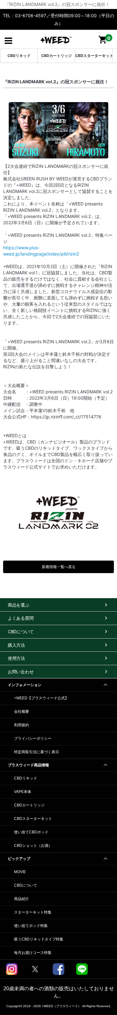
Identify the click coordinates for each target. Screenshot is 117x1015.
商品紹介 (21, 899)
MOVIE (20, 872)
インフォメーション (24, 685)
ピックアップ (19, 859)
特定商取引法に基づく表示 (36, 752)
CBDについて (25, 885)
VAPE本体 (22, 792)
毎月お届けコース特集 (32, 952)
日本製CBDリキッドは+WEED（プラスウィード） (56, 39)
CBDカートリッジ (56, 55)
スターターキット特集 (32, 912)
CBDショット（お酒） (33, 845)
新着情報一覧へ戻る (59, 566)
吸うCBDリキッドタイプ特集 (38, 939)
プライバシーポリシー (32, 738)
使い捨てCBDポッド (31, 832)
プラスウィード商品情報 (28, 765)
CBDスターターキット (93, 55)
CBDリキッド (19, 55)
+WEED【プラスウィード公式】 (41, 698)
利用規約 (21, 725)
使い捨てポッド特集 (31, 926)
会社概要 (21, 711)
